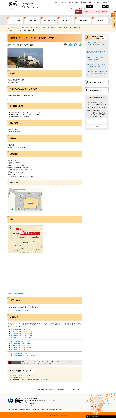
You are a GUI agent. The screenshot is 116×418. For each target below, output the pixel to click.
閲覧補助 (105, 2)
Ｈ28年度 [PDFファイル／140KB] (22, 333)
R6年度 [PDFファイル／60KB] (21, 353)
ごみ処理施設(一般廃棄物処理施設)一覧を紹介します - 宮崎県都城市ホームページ (97, 73)
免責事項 (51, 389)
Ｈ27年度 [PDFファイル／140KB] (22, 331)
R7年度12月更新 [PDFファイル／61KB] (24, 355)
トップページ (13, 27)
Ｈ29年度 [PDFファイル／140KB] (22, 335)
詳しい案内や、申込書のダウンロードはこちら (20, 310)
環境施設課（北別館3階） (17, 375)
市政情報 (100, 20)
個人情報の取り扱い (41, 389)
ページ (79, 8)
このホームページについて (63, 389)
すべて (74, 8)
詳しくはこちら (11, 99)
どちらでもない (96, 104)
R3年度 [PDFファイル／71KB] (21, 345)
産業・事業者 (83, 20)
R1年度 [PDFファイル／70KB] (21, 341)
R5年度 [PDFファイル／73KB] (21, 349)
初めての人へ (63, 2)
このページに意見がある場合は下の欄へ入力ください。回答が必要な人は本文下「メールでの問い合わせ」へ (96, 114)
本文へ (56, 2)
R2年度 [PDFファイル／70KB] (21, 343)
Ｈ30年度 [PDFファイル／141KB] (22, 337)
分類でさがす (24, 27)
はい (89, 104)
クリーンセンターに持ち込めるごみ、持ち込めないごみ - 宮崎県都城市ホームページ (97, 44)
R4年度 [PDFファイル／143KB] (22, 347)
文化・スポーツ (66, 20)
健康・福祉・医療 (49, 20)
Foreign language (73, 2)
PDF (84, 8)
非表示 (115, 11)
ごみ (44, 27)
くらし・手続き (15, 20)
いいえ (104, 104)
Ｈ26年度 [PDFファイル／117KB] (22, 329)
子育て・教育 (32, 20)
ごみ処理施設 (52, 27)
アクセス (51, 400)
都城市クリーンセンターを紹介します (20, 30)
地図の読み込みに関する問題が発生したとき (20, 293)
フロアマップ (29, 405)
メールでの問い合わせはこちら (44, 379)
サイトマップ (76, 389)
